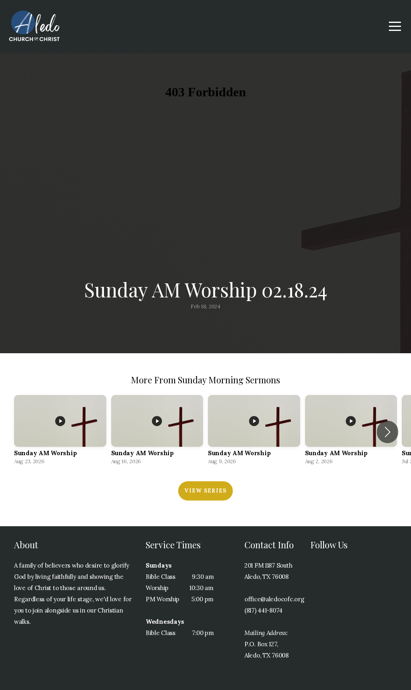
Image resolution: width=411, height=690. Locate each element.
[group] (60, 432)
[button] (387, 432)
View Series (205, 490)
